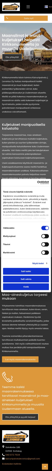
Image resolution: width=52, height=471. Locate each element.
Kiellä (26, 287)
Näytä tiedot (38, 263)
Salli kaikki (26, 271)
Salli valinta (26, 279)
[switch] (45, 236)
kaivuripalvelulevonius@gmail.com (22, 458)
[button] (28, 7)
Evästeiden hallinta (11, 463)
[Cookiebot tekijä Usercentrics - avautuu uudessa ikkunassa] (37, 182)
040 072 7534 (12, 454)
